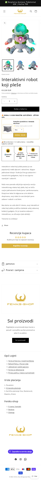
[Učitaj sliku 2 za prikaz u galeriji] (20, 65)
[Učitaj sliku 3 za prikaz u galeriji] (33, 65)
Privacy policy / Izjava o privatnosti (21, 373)
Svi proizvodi (20, 340)
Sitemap (11, 412)
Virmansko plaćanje (13, 388)
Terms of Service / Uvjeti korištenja (21, 361)
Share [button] (6, 225)
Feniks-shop (17, 477)
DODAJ (20, 135)
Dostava (11, 409)
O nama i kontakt (14, 406)
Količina (4, 97)
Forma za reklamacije (16, 370)
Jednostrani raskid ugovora (18, 367)
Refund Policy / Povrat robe (18, 364)
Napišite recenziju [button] (20, 246)
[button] (4, 11)
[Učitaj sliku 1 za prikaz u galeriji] (8, 65)
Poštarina (13, 93)
